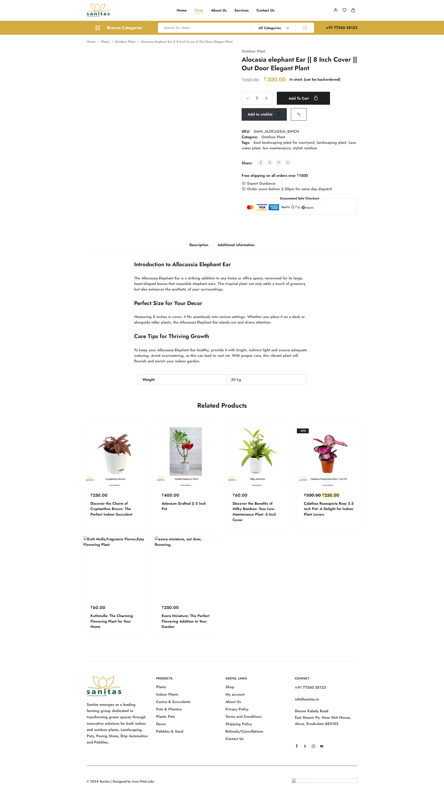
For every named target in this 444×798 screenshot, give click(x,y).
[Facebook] (297, 746)
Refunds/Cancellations (244, 731)
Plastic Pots (165, 716)
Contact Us (265, 10)
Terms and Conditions (243, 716)
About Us (219, 10)
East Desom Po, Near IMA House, (323, 717)
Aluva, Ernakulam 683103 (316, 723)
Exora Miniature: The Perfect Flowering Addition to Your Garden (186, 621)
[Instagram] (313, 747)
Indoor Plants (167, 694)
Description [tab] (198, 245)
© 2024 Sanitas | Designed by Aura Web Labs (120, 781)
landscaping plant (331, 142)
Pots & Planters (169, 709)
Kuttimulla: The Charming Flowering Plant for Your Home (111, 621)
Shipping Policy (238, 724)
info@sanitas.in (307, 699)
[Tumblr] (305, 747)
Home (182, 10)
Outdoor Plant (125, 41)
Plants (105, 41)
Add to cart (299, 98)
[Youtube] (322, 747)
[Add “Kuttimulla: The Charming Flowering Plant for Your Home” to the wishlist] (139, 557)
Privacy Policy (237, 709)
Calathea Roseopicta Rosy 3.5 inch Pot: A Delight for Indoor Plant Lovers (329, 509)
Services (241, 10)
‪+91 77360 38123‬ (341, 27)
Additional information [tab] (236, 245)
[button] (298, 114)
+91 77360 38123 (310, 687)
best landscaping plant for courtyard (284, 142)
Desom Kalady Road (311, 711)
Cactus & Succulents (173, 701)
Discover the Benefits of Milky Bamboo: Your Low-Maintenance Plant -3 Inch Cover (254, 512)
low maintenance (276, 148)
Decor (161, 724)
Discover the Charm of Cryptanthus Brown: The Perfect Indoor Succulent (111, 509)
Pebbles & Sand (169, 731)
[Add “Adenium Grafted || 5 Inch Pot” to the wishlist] (210, 444)
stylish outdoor (305, 148)
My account (235, 694)
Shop (198, 10)
